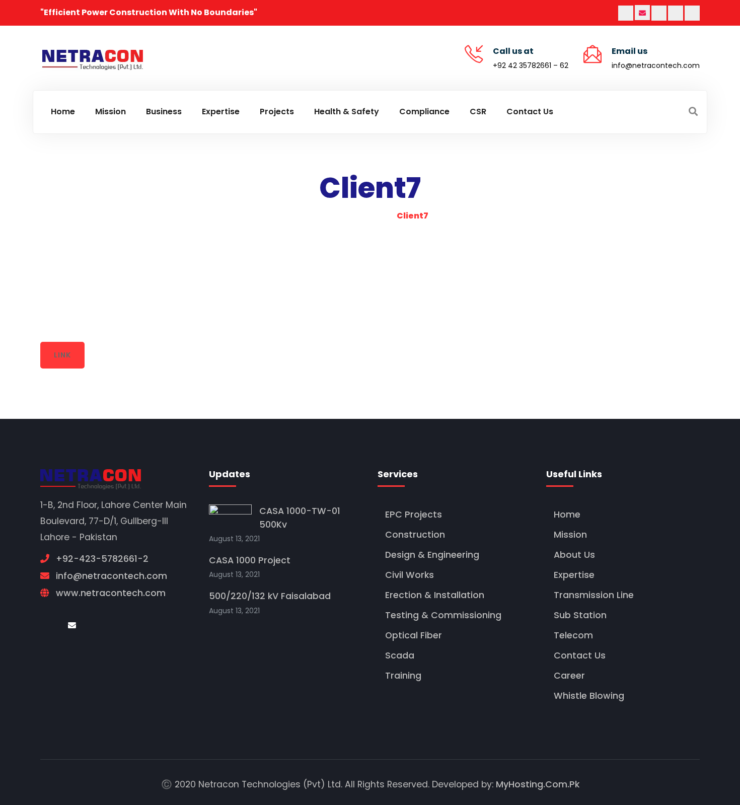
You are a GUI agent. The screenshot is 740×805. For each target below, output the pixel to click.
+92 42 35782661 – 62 (530, 65)
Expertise (574, 575)
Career (569, 676)
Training (403, 676)
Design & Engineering (432, 555)
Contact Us (580, 655)
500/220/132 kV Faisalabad (270, 596)
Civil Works (409, 575)
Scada (399, 655)
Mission (570, 535)
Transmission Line (594, 595)
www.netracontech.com (111, 593)
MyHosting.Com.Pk (537, 784)
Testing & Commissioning (443, 615)
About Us (574, 555)
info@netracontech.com (656, 65)
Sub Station (580, 615)
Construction (415, 535)
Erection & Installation (434, 595)
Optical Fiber (413, 635)
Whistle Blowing (589, 696)
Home (567, 514)
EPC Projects (413, 514)
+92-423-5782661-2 (102, 559)
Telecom (573, 635)
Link (62, 355)
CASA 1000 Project (249, 560)
